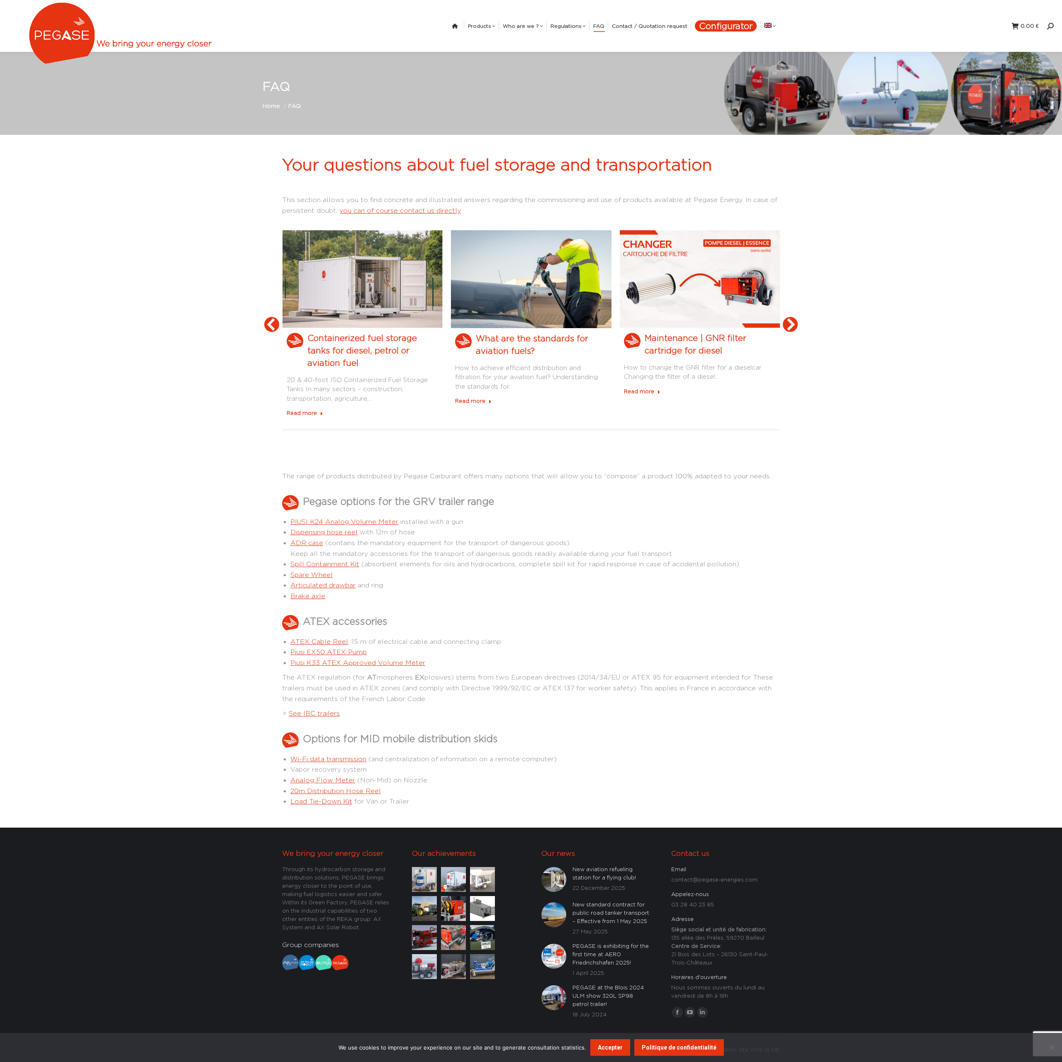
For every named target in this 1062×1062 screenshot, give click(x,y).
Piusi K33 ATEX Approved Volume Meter (357, 662)
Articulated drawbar (323, 585)
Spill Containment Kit (324, 564)
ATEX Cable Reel (319, 641)
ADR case (306, 542)
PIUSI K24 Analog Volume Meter (344, 521)
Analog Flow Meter (322, 780)
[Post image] (424, 878)
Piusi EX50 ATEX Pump (328, 651)
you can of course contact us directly (399, 210)
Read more (302, 413)
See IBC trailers (314, 713)
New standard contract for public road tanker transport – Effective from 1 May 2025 (610, 912)
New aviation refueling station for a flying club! (604, 873)
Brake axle (307, 595)
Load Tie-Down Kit (321, 801)
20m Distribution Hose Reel (335, 790)
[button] (271, 324)
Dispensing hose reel (324, 532)
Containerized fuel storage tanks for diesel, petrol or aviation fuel (362, 350)
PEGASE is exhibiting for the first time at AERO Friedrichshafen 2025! (610, 954)
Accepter (610, 1047)
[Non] (1051, 1047)
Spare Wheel (311, 574)
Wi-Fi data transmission (328, 758)
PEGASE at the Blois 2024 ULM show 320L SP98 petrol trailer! (608, 995)
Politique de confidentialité (679, 1047)
